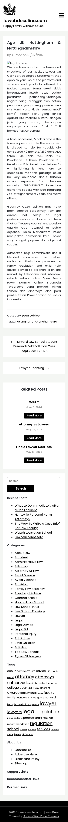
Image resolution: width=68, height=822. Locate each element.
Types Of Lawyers (28, 656)
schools (23, 729)
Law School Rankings (30, 611)
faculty (49, 693)
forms (33, 697)
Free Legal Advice (28, 593)
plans (10, 718)
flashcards (22, 697)
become (51, 683)
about (11, 671)
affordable (52, 671)
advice (41, 671)
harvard (50, 697)
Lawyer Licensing (31, 368)
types (17, 734)
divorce (13, 692)
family (11, 697)
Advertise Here (26, 754)
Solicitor (21, 647)
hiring (10, 704)
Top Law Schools (27, 652)
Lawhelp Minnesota (29, 537)
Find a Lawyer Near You (34, 447)
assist (10, 677)
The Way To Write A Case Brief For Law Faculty (37, 525)
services (43, 729)
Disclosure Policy (27, 759)
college (13, 688)
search (32, 729)
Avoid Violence (25, 580)
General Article (26, 598)
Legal (18, 620)
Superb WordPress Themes (41, 816)
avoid (30, 683)
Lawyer (20, 616)
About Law (22, 553)
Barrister (21, 584)
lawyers (14, 712)
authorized (17, 682)
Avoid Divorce (25, 575)
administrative (26, 671)
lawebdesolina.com (25, 21)
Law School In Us (27, 607)
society (55, 729)
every (40, 693)
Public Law (22, 638)
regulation (41, 723)
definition (33, 687)
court (24, 688)
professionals (32, 718)
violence (27, 734)
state (10, 734)
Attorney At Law (27, 571)
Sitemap (21, 763)
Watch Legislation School (33, 532)
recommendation (18, 724)
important (33, 704)
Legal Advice (31, 315)
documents (28, 693)
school (13, 729)
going (40, 697)
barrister (40, 683)
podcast (18, 718)
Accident (21, 557)
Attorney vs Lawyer (34, 424)
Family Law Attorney (30, 589)
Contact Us (23, 750)
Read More (34, 415)
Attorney (21, 566)
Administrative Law (29, 562)
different (44, 688)
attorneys (44, 677)
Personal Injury (25, 634)
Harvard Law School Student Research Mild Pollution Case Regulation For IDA (35, 346)
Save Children (25, 643)
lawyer (48, 703)
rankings (48, 717)
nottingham (23, 321)
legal (29, 711)
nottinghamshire (45, 321)
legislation (47, 712)
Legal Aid (21, 629)
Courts (34, 402)
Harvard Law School (29, 602)
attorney (24, 676)
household (21, 704)
